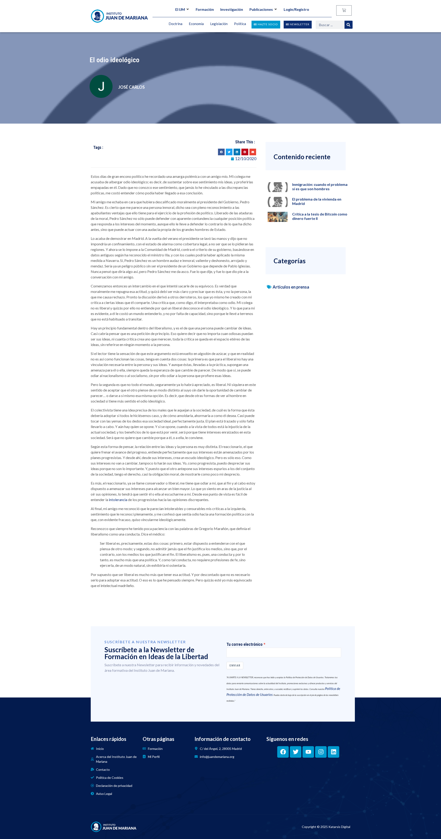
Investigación (231, 9)
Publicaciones (261, 9)
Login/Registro (296, 9)
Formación (205, 9)
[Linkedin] (333, 752)
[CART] (344, 10)
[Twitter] (295, 752)
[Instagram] (321, 752)
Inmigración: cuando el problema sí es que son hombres (320, 186)
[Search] (349, 25)
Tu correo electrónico (244, 644)
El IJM (180, 9)
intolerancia (118, 500)
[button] (221, 152)
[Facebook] (283, 752)
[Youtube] (308, 752)
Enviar (234, 665)
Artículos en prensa (291, 286)
